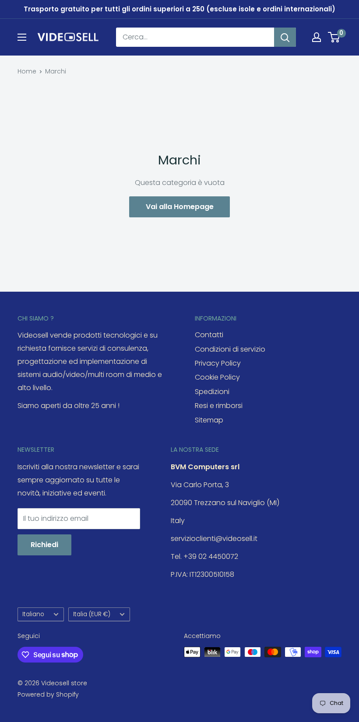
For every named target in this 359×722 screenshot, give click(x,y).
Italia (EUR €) (91, 614)
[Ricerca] (285, 37)
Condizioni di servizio (230, 349)
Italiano (33, 614)
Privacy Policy (218, 363)
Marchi (55, 71)
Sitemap (209, 420)
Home (27, 71)
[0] (334, 37)
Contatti (209, 335)
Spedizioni (212, 392)
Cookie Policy (217, 377)
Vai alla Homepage (180, 207)
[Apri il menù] (22, 37)
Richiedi (44, 545)
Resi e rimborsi (219, 406)
